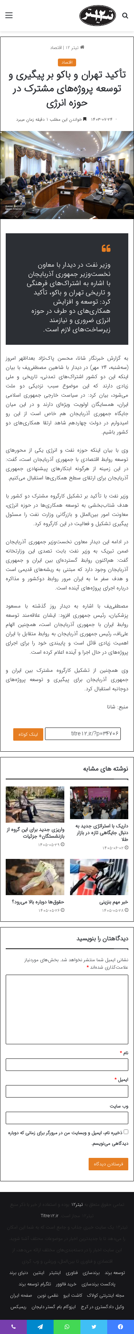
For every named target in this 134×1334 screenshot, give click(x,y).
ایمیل (121, 1079)
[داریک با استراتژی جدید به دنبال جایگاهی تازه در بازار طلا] (99, 802)
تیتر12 (77, 1204)
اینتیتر (55, 1272)
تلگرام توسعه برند (35, 1284)
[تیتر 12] (97, 15)
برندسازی (91, 1272)
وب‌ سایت (119, 1106)
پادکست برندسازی (98, 1284)
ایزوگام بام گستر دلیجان (53, 1307)
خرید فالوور (66, 1284)
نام (124, 1053)
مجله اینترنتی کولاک (105, 1295)
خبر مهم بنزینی (113, 902)
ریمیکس (18, 1307)
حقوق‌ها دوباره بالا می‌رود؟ (38, 902)
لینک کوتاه (28, 734)
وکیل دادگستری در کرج (102, 1307)
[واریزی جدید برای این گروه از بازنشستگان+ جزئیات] (35, 804)
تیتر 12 (72, 47)
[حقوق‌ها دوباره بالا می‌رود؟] (35, 877)
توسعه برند (115, 1272)
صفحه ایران (21, 1295)
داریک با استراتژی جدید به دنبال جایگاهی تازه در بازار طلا (101, 832)
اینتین (38, 1272)
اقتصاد (56, 47)
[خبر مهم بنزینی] (99, 877)
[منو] (9, 18)
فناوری (72, 1272)
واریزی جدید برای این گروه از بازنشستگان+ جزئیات (35, 833)
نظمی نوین (47, 1295)
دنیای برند (18, 1272)
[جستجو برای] (125, 18)
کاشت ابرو (72, 1295)
